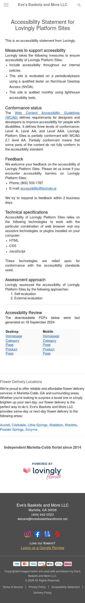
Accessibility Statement (65, 586)
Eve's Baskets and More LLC (43, 4)
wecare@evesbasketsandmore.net (43, 518)
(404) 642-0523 (42, 514)
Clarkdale (19, 424)
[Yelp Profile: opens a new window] (57, 534)
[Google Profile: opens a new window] (47, 534)
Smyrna (31, 429)
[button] (75, 592)
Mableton (56, 424)
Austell (5, 424)
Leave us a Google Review (42, 547)
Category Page (12, 342)
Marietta (71, 424)
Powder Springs (12, 429)
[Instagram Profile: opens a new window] (27, 534)
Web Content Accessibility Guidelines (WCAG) (42, 115)
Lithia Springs (38, 424)
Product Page (11, 351)
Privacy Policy (37, 586)
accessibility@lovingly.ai (38, 188)
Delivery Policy (42, 592)
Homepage (14, 335)
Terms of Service (12, 586)
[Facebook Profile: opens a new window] (37, 534)
